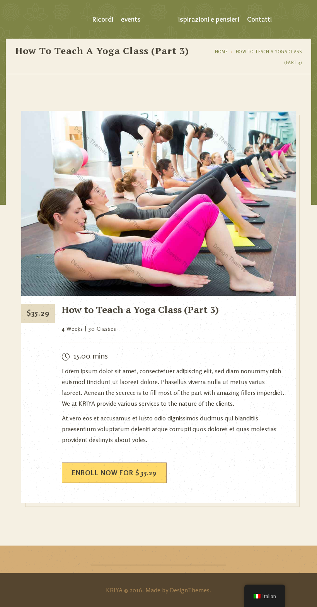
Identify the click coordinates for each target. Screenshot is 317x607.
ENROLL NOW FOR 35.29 (114, 473)
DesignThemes (189, 590)
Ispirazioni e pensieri (208, 19)
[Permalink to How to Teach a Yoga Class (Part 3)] (158, 294)
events (131, 19)
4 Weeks (72, 328)
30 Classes (102, 328)
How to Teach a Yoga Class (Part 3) (140, 309)
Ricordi (102, 19)
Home (221, 51)
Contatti (259, 19)
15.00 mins (90, 355)
